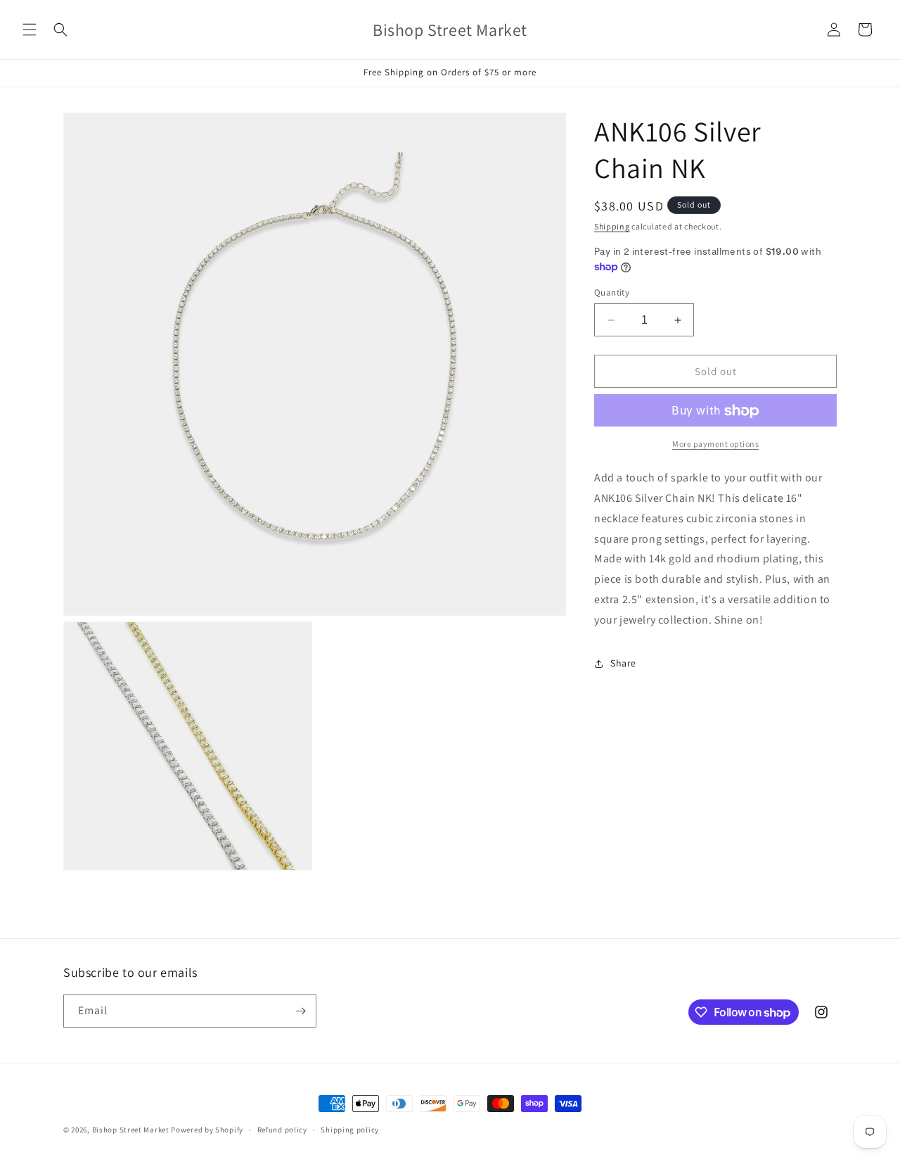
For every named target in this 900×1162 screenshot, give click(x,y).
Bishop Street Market (132, 1130)
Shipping (612, 226)
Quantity (611, 292)
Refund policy (282, 1130)
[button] (29, 29)
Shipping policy (350, 1130)
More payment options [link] (715, 444)
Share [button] (623, 663)
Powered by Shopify (207, 1130)
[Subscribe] (300, 1011)
